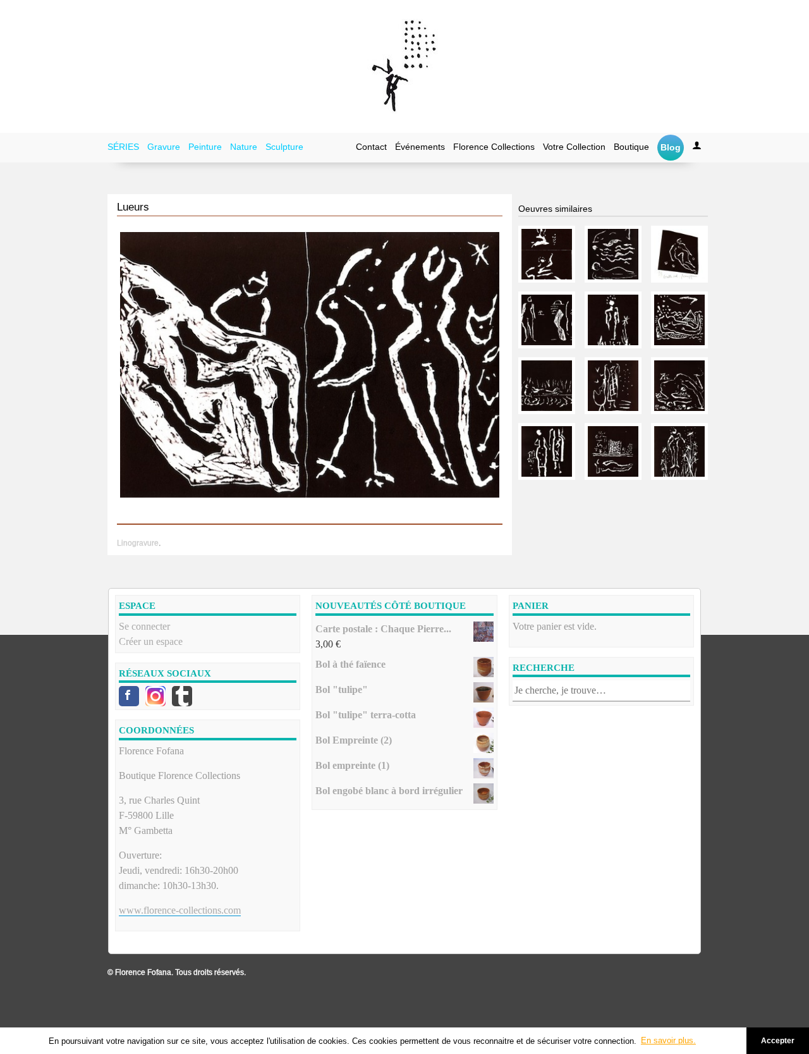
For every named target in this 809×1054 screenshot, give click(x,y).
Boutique (631, 147)
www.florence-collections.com (180, 910)
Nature (243, 147)
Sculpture (284, 147)
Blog (670, 147)
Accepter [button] (777, 1040)
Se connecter (144, 626)
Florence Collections (494, 147)
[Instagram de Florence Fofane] (155, 696)
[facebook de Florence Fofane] (129, 696)
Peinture (205, 147)
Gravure (163, 147)
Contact (371, 147)
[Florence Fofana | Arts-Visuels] (404, 66)
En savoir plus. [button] (668, 1040)
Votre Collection (574, 147)
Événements (420, 147)
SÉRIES (123, 147)
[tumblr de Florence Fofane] (182, 696)
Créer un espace (151, 641)
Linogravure (138, 543)
